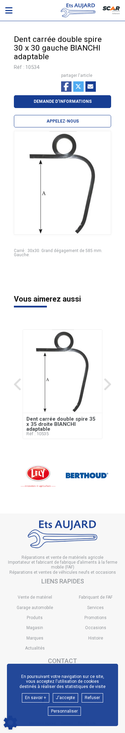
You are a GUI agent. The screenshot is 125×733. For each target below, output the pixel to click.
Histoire (95, 638)
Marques (34, 638)
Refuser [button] (92, 697)
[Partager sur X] (78, 86)
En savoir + (35, 697)
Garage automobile (35, 607)
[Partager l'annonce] (90, 86)
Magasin (34, 627)
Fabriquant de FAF (95, 597)
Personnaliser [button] (64, 711)
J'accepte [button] (65, 697)
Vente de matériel (35, 597)
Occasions (95, 627)
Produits (35, 617)
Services (95, 607)
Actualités (35, 648)
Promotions (95, 617)
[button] (62, 121)
